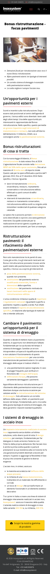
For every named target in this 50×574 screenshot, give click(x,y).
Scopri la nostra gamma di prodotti (26, 525)
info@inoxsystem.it (35, 2)
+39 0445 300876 (16, 2)
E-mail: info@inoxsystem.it (25, 570)
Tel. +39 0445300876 (25, 567)
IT (44, 9)
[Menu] (31, 9)
